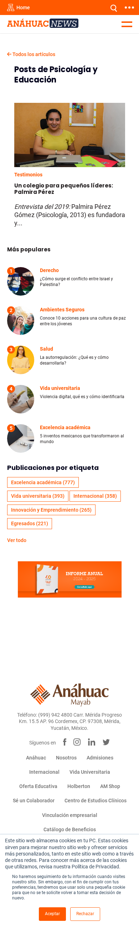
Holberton (78, 786)
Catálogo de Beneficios (69, 829)
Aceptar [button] (52, 913)
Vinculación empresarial (69, 815)
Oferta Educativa (38, 786)
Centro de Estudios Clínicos (96, 800)
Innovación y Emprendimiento (51, 510)
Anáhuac (36, 758)
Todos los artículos (33, 54)
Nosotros (66, 758)
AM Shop (110, 786)
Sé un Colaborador (34, 800)
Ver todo (16, 540)
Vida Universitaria (90, 772)
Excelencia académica (43, 482)
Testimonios (28, 174)
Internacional (95, 496)
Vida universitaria (38, 496)
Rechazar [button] (85, 913)
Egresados (29, 523)
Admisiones (100, 758)
